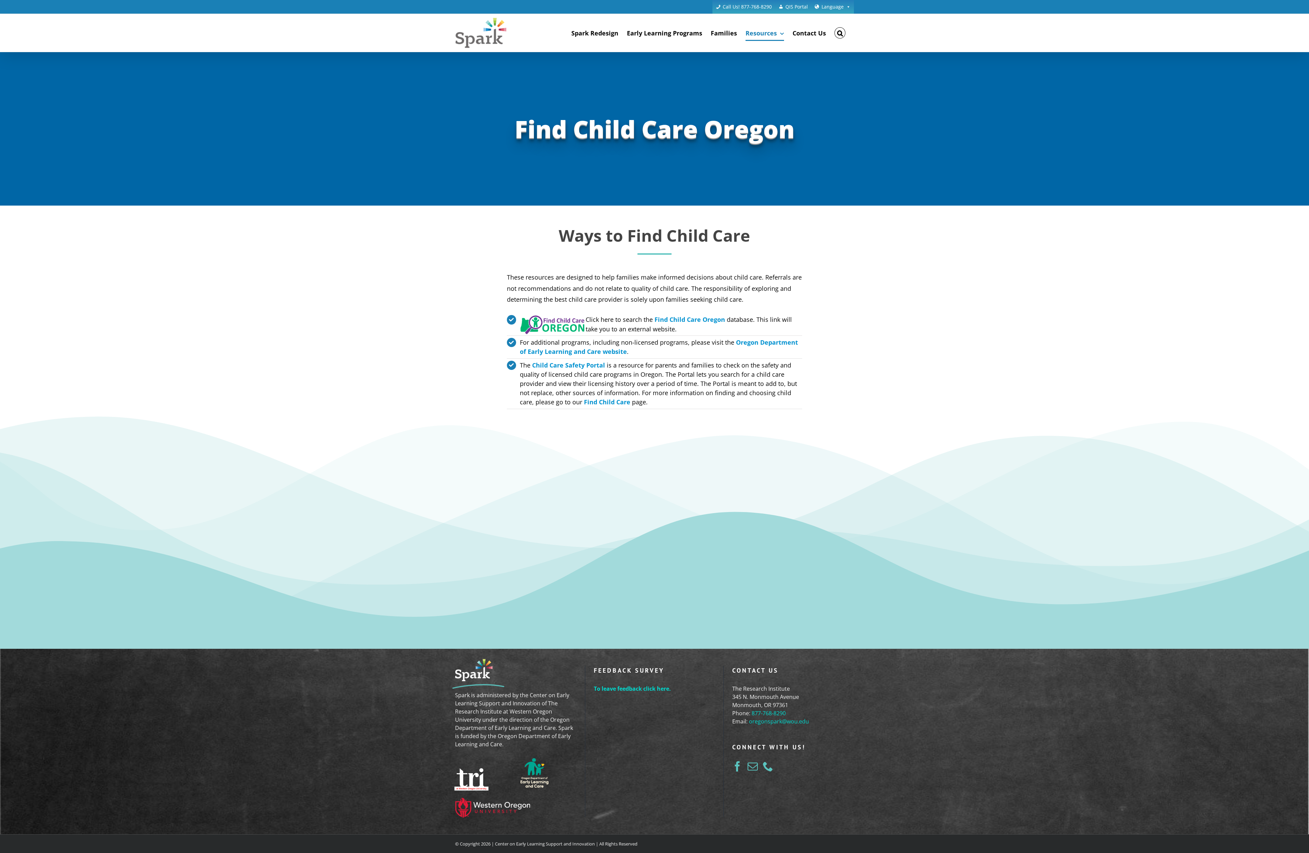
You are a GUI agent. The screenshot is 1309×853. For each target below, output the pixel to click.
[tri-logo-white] (471, 772)
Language (833, 6)
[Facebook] (737, 766)
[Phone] (768, 766)
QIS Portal (796, 6)
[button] (839, 33)
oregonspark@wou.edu (779, 721)
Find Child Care (607, 402)
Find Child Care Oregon (689, 319)
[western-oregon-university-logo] (492, 802)
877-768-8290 (769, 713)
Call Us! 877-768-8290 (747, 6)
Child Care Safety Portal (568, 365)
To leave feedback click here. (632, 688)
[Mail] (753, 766)
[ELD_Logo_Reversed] (534, 759)
